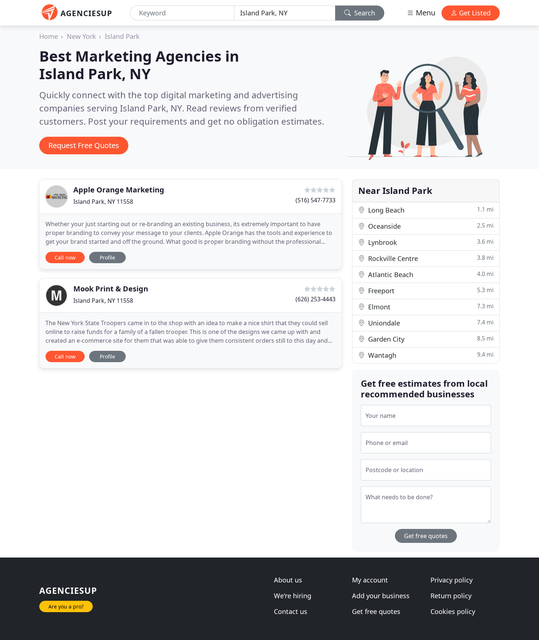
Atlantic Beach (430, 274)
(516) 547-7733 (316, 200)
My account (370, 579)
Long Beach (430, 209)
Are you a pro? (66, 606)
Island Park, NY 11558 (103, 202)
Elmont (430, 306)
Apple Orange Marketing (118, 190)
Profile (107, 257)
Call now (65, 257)
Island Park (122, 36)
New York (81, 36)
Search (363, 12)
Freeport (430, 290)
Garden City (430, 338)
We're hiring (292, 595)
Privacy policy (451, 579)
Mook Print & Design (110, 289)
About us (288, 579)
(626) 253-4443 (316, 299)
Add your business (381, 595)
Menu (424, 13)
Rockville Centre (430, 258)
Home (48, 36)
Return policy (451, 595)
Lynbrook (430, 242)
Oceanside (430, 226)
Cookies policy (452, 611)
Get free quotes (426, 536)
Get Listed (474, 12)
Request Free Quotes (83, 145)
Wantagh (430, 355)
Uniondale (430, 322)
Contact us (290, 611)
